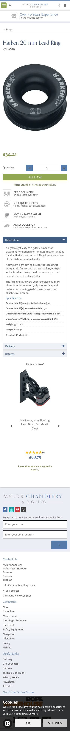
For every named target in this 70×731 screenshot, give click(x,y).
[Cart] (64, 5)
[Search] (10, 5)
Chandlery (9, 611)
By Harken (9, 49)
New (5, 607)
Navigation (9, 634)
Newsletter (9, 682)
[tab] (35, 240)
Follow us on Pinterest (17, 509)
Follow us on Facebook (5, 509)
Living (6, 643)
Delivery (7, 659)
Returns (7, 668)
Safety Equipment (13, 629)
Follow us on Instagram (23, 509)
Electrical (8, 625)
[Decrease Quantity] (29, 168)
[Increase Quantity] (64, 168)
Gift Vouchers (10, 664)
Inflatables (9, 638)
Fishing (7, 647)
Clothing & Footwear (15, 620)
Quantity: (8, 167)
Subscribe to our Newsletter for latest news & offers (32, 517)
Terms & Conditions (14, 673)
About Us (8, 686)
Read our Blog (11, 509)
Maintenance (10, 616)
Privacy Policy (11, 677)
